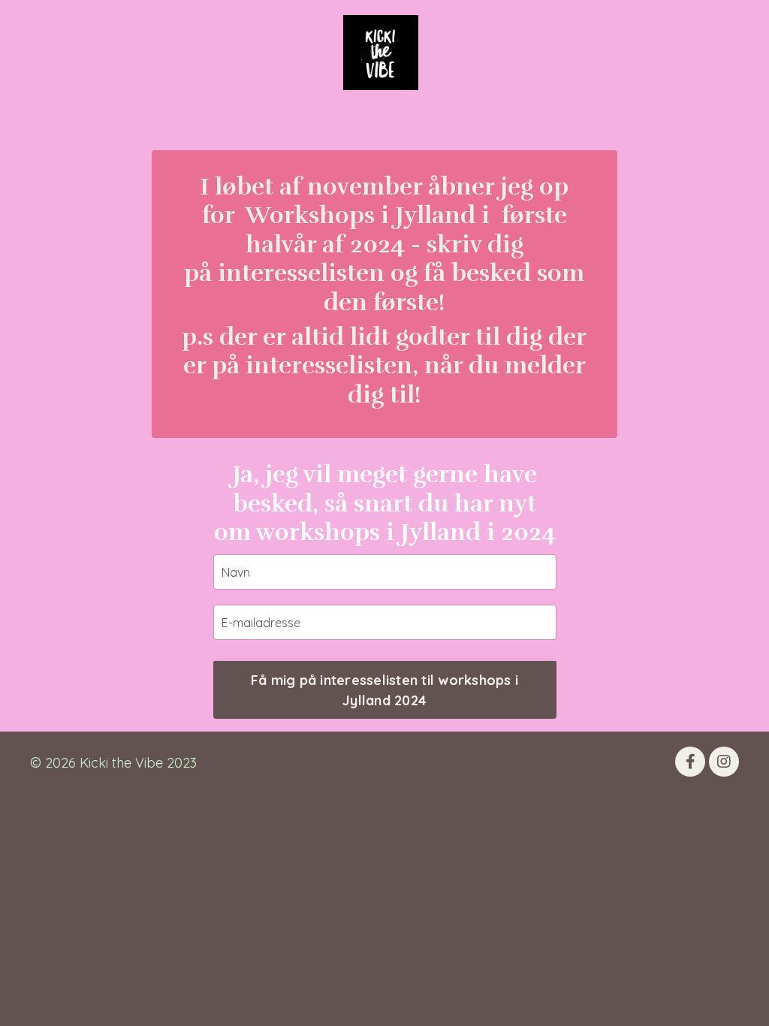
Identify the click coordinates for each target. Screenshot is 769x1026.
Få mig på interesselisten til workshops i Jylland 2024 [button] (384, 690)
